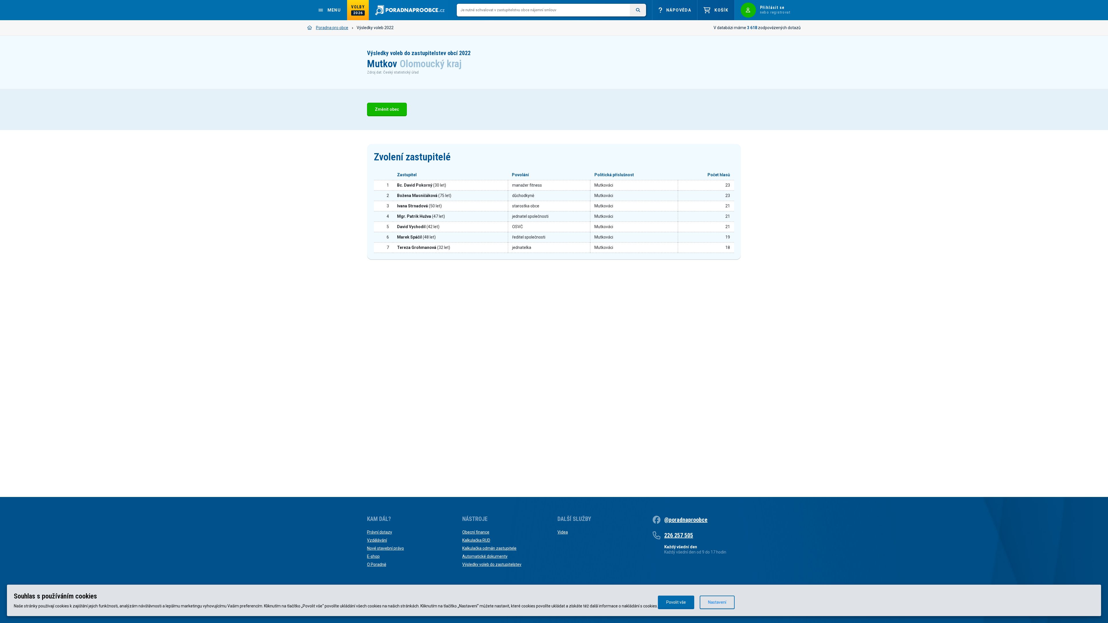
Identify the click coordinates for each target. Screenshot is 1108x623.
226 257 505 (678, 535)
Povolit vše (676, 602)
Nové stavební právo (385, 548)
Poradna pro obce (332, 27)
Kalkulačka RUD (476, 540)
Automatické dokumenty (485, 556)
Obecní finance (475, 532)
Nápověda (678, 10)
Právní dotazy (379, 532)
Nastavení (717, 602)
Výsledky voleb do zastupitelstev (491, 564)
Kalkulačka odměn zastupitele (489, 548)
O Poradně (376, 564)
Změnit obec (387, 109)
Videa (562, 532)
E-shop (373, 556)
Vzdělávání (377, 540)
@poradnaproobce (686, 519)
